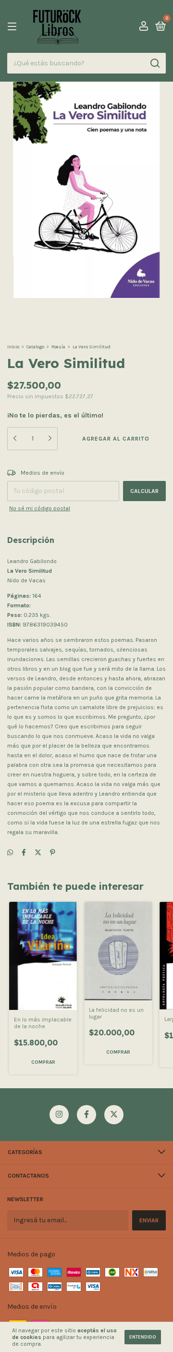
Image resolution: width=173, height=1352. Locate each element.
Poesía (58, 347)
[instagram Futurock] (59, 1114)
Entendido (142, 1337)
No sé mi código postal (39, 508)
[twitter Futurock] (114, 1114)
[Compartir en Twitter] (38, 852)
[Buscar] (154, 63)
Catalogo (35, 347)
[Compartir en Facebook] (24, 852)
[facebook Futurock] (86, 1114)
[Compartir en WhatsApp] (10, 852)
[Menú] (13, 27)
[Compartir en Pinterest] (52, 852)
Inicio (13, 347)
